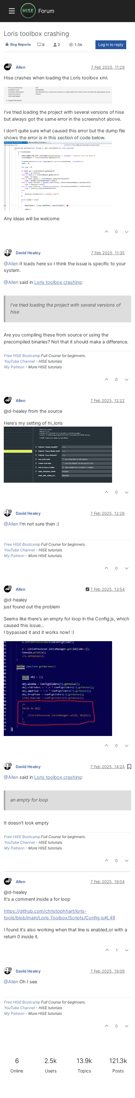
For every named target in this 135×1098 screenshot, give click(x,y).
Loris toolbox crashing (58, 282)
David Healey (28, 252)
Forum (46, 11)
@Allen (11, 264)
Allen (20, 67)
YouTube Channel (19, 361)
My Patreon (14, 367)
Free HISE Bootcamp (22, 355)
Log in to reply (110, 44)
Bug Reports (20, 44)
